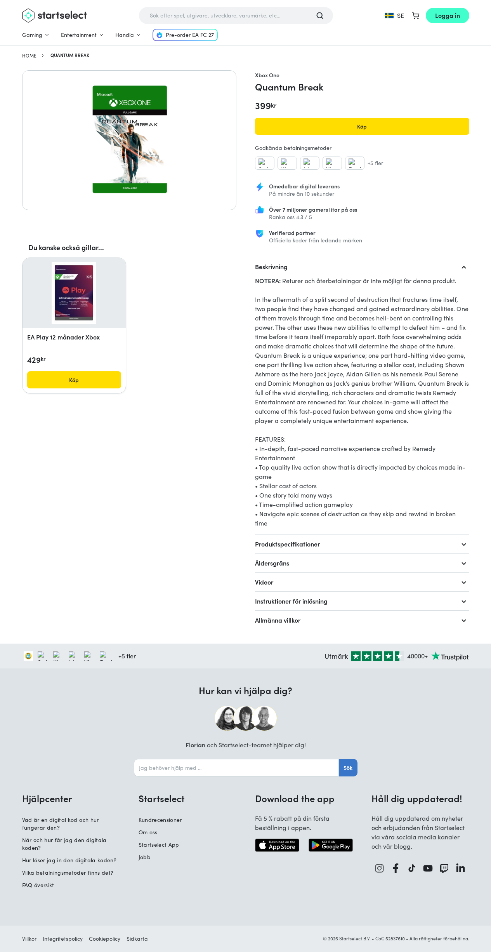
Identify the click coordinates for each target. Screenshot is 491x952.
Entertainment (79, 34)
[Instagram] (379, 868)
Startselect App (159, 844)
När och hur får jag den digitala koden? (64, 843)
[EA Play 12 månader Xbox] (74, 293)
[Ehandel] (28, 656)
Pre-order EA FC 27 (190, 34)
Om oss (148, 832)
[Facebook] (396, 868)
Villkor (29, 938)
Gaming (32, 34)
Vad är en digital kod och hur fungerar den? (60, 823)
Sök (348, 767)
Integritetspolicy (63, 938)
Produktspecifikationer (287, 544)
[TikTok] (412, 868)
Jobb (145, 857)
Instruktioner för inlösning (291, 601)
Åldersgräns (272, 563)
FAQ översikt (38, 885)
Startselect (161, 798)
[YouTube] (428, 868)
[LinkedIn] (461, 868)
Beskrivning (271, 266)
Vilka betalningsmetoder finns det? (68, 872)
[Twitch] (444, 868)
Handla (124, 34)
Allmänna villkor (277, 620)
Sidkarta (137, 938)
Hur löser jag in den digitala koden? (69, 860)
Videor (264, 582)
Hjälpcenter (47, 798)
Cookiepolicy (104, 938)
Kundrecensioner (160, 819)
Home (29, 55)
